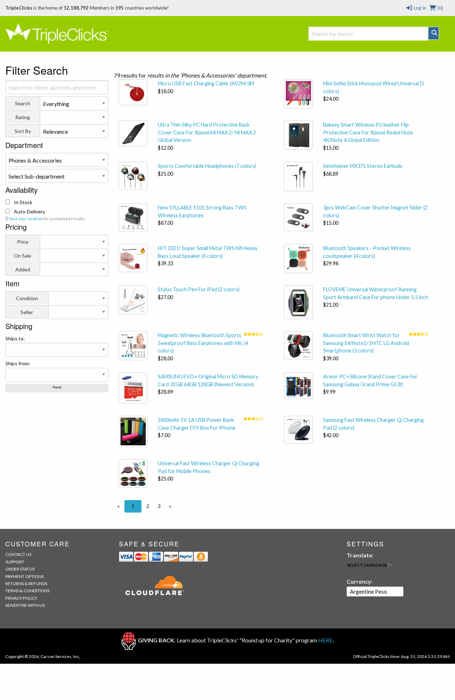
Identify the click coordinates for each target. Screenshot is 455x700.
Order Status (19, 569)
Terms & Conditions (27, 590)
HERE (325, 640)
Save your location (25, 218)
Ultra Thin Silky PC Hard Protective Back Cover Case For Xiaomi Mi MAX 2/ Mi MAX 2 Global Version (207, 132)
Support (14, 561)
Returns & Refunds (26, 583)
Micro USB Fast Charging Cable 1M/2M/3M (206, 83)
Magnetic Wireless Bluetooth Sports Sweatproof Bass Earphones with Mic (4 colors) (203, 343)
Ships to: (15, 338)
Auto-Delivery (29, 211)
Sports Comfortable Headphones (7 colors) (207, 166)
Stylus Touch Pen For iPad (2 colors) (199, 289)
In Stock (22, 202)
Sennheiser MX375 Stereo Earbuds (362, 166)
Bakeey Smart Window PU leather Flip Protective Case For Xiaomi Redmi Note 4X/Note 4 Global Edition (368, 132)
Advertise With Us (25, 605)
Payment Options (24, 576)
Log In (419, 8)
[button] (118, 506)
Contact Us (18, 554)
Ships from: (17, 363)
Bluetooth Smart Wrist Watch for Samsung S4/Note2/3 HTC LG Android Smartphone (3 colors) (366, 343)
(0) (439, 8)
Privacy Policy (21, 598)
